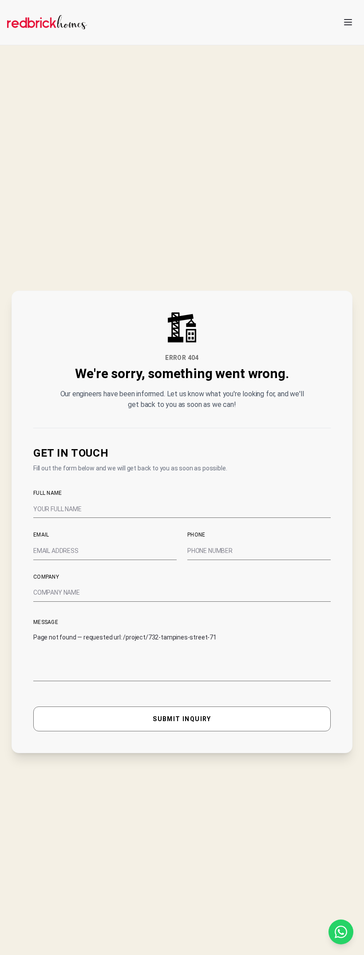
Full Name (47, 493)
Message (45, 622)
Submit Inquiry (182, 718)
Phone (196, 535)
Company (46, 577)
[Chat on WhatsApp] (340, 931)
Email (41, 535)
